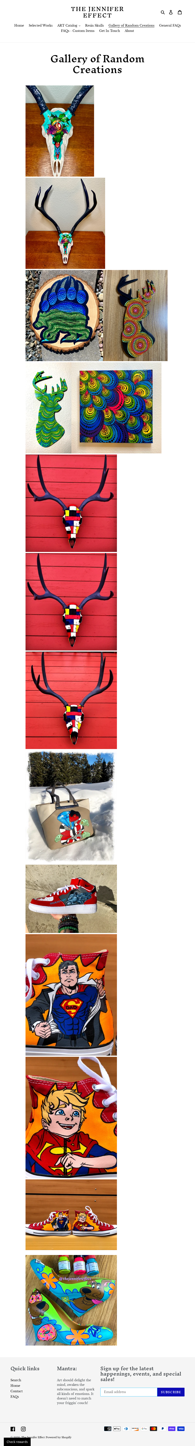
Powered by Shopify (58, 1437)
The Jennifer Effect (97, 12)
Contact (16, 1391)
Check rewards (17, 1442)
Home (15, 1386)
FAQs (14, 1397)
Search (15, 1380)
